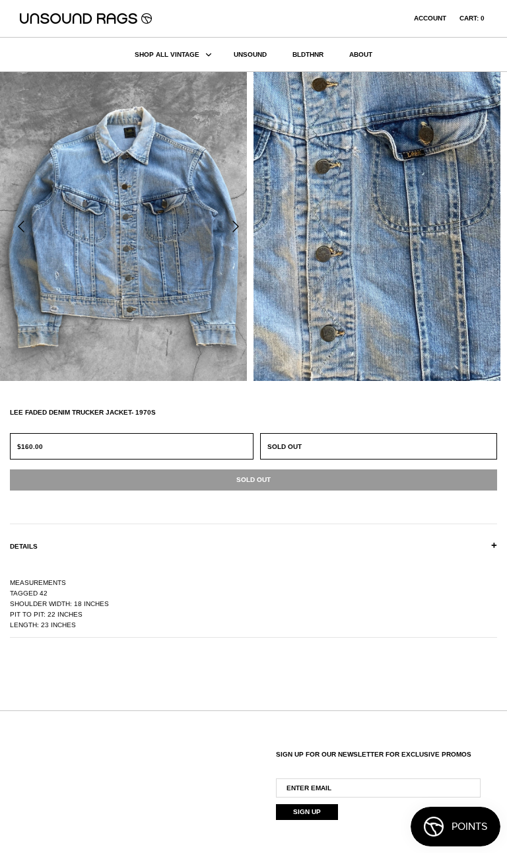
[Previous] (21, 226)
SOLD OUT (284, 446)
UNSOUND (250, 54)
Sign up (307, 811)
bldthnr (307, 54)
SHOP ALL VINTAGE (167, 54)
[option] (127, 226)
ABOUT (360, 54)
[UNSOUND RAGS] (86, 18)
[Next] (235, 226)
